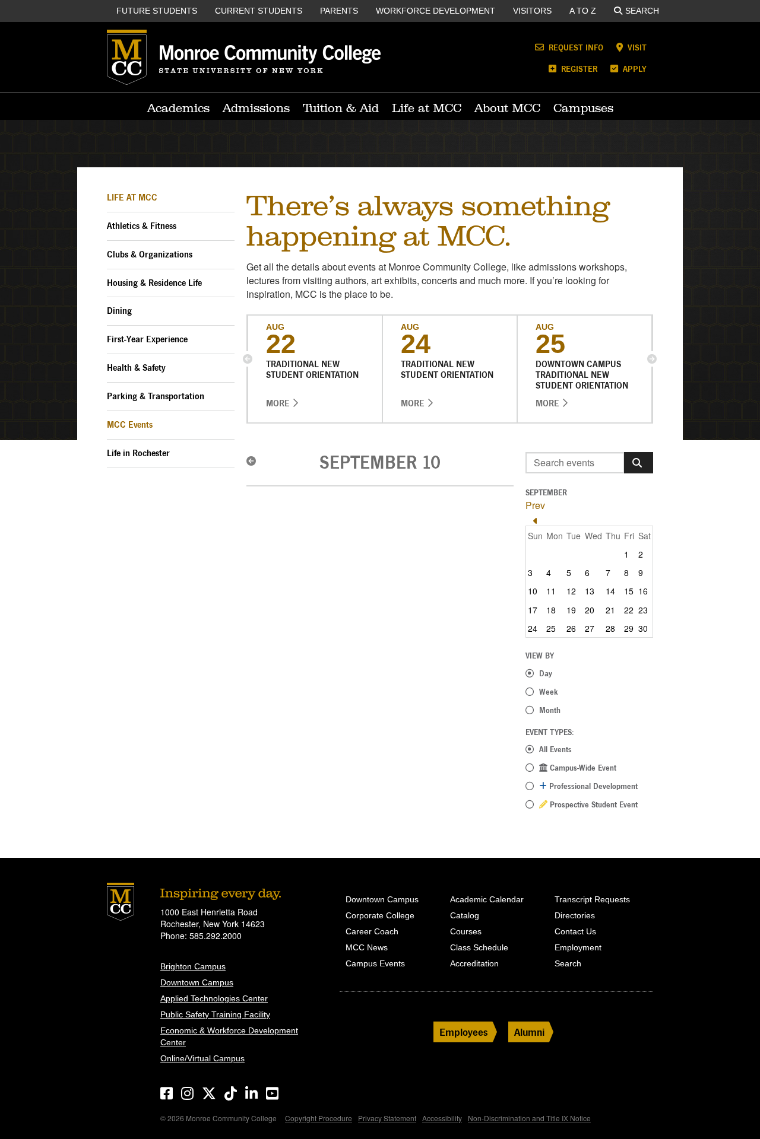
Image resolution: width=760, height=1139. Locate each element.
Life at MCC (426, 108)
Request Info (574, 47)
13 (589, 591)
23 (643, 610)
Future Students (156, 10)
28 (610, 628)
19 (571, 610)
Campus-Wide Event (581, 767)
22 (629, 610)
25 (551, 628)
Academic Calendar (487, 899)
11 (551, 591)
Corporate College (380, 915)
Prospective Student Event (592, 804)
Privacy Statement (387, 1118)
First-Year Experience (147, 339)
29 (629, 628)
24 (532, 628)
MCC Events (130, 424)
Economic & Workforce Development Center (229, 1036)
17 (532, 610)
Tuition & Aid (341, 108)
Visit (636, 47)
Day (545, 673)
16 (643, 591)
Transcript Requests (592, 899)
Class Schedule (479, 947)
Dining (119, 310)
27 (589, 628)
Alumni (529, 1032)
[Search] (638, 462)
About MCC (507, 108)
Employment (578, 947)
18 (551, 610)
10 (532, 591)
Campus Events (375, 963)
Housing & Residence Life (154, 282)
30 (643, 628)
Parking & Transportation (155, 396)
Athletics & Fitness (141, 225)
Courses (466, 931)
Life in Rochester (138, 453)
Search (642, 10)
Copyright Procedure (318, 1118)
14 (610, 591)
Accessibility (442, 1118)
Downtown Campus (196, 982)
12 (571, 591)
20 (589, 610)
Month (549, 710)
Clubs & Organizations (149, 254)
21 (610, 610)
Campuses (583, 108)
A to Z (582, 10)
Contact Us (575, 931)
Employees (463, 1032)
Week (548, 691)
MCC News (367, 947)
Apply (633, 68)
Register (578, 68)
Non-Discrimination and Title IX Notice (529, 1118)
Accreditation (474, 963)
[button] (247, 358)
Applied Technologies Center (214, 998)
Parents (339, 10)
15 (629, 591)
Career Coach (372, 931)
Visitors (532, 10)
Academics (178, 108)
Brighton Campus (193, 966)
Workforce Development (435, 10)
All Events (555, 749)
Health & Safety (136, 367)
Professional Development (592, 786)
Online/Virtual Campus (202, 1058)
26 (571, 628)
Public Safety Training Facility (215, 1014)
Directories (575, 915)
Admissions (256, 108)
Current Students (258, 10)
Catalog (464, 915)
